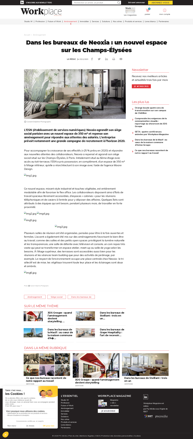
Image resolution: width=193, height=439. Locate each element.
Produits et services (133, 21)
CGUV (97, 436)
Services (95, 21)
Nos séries (117, 21)
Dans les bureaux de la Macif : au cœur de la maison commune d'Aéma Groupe (151, 142)
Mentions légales (87, 436)
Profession (40, 21)
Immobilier (84, 21)
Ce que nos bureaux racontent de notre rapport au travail (151, 151)
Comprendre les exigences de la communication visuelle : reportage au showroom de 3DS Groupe (151, 122)
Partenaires (164, 21)
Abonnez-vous (160, 2)
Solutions (106, 21)
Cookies (137, 436)
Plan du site (73, 436)
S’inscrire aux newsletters (39, 2)
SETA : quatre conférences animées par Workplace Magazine (152, 133)
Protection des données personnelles (117, 436)
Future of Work (54, 21)
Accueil (27, 35)
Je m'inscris (141, 86)
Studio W (28, 21)
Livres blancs (150, 21)
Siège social (57, 297)
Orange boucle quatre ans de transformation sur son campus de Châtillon (150, 110)
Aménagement (70, 21)
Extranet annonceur (136, 2)
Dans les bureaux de (81, 297)
